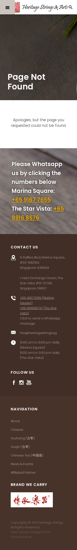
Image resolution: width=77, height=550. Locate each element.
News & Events (22, 464)
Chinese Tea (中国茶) (27, 455)
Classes (17, 429)
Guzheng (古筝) (23, 438)
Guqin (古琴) (20, 446)
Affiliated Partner (23, 472)
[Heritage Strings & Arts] (38, 7)
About (15, 421)
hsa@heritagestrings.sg (38, 333)
